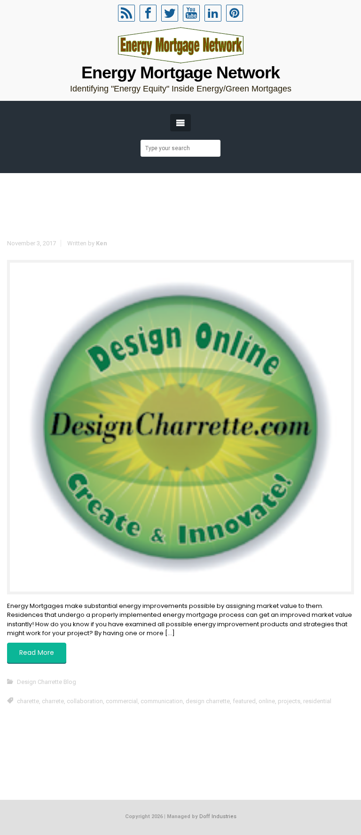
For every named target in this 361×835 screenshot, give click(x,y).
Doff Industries (217, 816)
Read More (36, 652)
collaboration (85, 701)
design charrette (208, 701)
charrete (53, 701)
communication (162, 701)
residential (317, 701)
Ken (101, 243)
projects (289, 701)
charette (28, 701)
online (267, 701)
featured (244, 701)
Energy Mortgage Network (180, 72)
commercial (122, 701)
